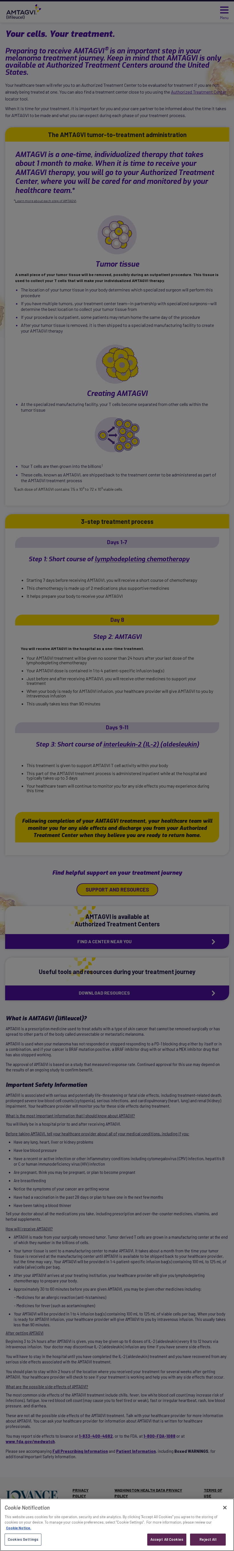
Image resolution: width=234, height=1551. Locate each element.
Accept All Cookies (166, 1539)
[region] (117, 1524)
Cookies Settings (23, 1539)
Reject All (207, 1539)
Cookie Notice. (18, 1528)
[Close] (225, 1507)
